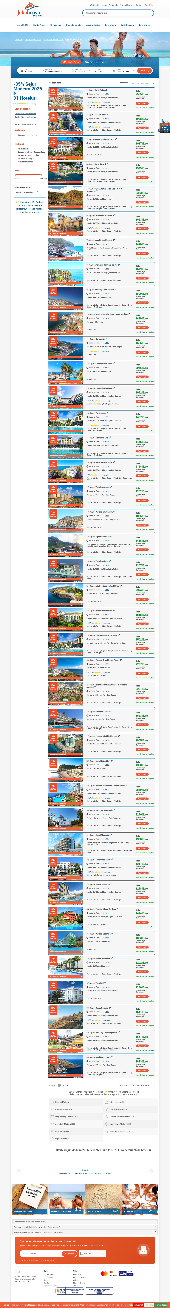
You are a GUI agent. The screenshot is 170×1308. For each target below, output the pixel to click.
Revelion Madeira (62, 1131)
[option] (85, 1171)
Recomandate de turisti (27, 135)
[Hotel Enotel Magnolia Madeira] (65, 844)
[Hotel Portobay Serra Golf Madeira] (65, 819)
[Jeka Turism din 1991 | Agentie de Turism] (29, 16)
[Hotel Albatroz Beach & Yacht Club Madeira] (65, 595)
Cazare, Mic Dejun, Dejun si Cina (31, 152)
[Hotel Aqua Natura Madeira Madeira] (65, 249)
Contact (139, 5)
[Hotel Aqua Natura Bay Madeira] (65, 545)
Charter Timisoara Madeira (25, 117)
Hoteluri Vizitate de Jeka (61, 1211)
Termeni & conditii (127, 5)
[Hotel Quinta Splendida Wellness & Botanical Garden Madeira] (65, 693)
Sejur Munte (144, 25)
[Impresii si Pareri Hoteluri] (103, 1199)
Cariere (104, 5)
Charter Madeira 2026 (118, 1109)
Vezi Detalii (142, 103)
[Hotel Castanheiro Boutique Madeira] (65, 224)
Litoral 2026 (22, 25)
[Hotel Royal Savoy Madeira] (65, 173)
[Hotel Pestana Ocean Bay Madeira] (65, 943)
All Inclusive (55, 25)
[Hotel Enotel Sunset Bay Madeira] (65, 770)
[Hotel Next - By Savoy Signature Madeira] (65, 1041)
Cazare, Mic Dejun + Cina (28, 155)
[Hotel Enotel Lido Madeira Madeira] (65, 397)
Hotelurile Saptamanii (23, 1211)
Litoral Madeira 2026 (118, 1102)
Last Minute (110, 25)
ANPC (75, 1286)
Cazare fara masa (25, 162)
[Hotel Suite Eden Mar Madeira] (65, 446)
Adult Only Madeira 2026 (65, 1124)
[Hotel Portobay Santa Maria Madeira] (65, 298)
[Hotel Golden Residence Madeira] (65, 967)
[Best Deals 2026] (164, 126)
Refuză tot (138, 1305)
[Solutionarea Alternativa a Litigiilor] (70, 1291)
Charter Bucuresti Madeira (25, 114)
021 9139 (95, 5)
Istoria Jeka (48, 1277)
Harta (107, 94)
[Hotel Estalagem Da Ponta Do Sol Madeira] (65, 274)
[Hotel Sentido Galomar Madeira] (65, 1066)
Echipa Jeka (113, 5)
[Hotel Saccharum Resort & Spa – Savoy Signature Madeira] (65, 198)
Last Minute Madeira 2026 (120, 1124)
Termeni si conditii (22, 1281)
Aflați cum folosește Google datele (94, 1305)
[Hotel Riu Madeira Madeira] (65, 348)
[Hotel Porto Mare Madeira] (65, 422)
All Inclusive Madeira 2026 (120, 1131)
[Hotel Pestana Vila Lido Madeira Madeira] (65, 745)
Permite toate (161, 1305)
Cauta (142, 70)
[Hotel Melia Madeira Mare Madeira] (65, 471)
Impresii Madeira (62, 1139)
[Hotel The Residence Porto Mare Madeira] (65, 644)
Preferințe (149, 1305)
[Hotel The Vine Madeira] (65, 992)
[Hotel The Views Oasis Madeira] (65, 496)
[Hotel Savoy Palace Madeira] (65, 99)
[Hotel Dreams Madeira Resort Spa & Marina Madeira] (65, 323)
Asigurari (76, 1280)
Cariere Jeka (129, 1211)
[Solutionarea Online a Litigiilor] (99, 1291)
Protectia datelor (79, 1277)
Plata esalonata (79, 1283)
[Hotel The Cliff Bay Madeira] (65, 123)
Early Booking (127, 25)
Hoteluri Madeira (62, 1102)
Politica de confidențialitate (121, 1305)
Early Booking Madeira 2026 (66, 1117)
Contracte (77, 1274)
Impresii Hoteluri (94, 1211)
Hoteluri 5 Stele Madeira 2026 (122, 1117)
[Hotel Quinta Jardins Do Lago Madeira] (65, 148)
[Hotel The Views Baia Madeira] (65, 570)
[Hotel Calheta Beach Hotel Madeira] (65, 372)
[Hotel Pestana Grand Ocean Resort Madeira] (65, 669)
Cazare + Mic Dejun (26, 158)
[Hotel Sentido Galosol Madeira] (65, 720)
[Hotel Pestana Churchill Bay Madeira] (65, 521)
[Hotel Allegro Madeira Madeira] (65, 893)
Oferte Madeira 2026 (63, 1109)
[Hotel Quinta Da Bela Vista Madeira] (65, 619)
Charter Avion (39, 25)
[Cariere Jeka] (140, 1199)
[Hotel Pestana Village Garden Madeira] (65, 918)
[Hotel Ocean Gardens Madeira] (65, 1017)
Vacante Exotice (93, 25)
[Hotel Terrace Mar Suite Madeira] (65, 868)
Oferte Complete (73, 25)
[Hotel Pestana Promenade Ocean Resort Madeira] (65, 794)
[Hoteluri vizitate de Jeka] (66, 1199)
